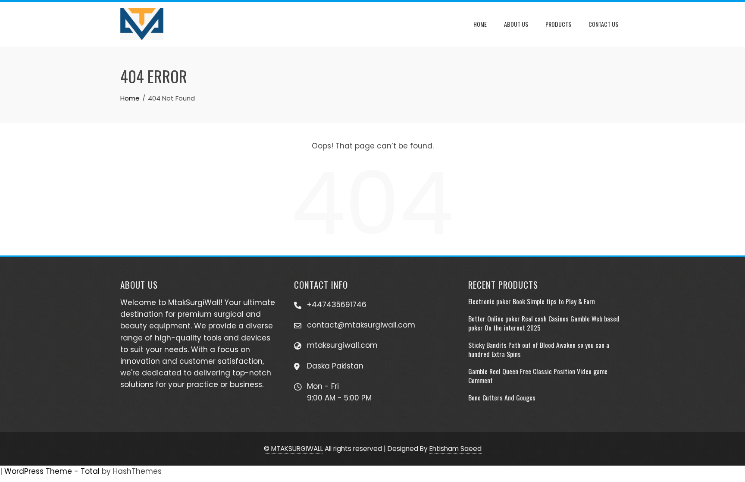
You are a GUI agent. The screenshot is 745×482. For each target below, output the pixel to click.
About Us (516, 23)
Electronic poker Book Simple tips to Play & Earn (531, 301)
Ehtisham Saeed (455, 448)
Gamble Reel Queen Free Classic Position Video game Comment (537, 375)
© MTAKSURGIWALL (293, 448)
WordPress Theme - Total (52, 471)
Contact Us (603, 23)
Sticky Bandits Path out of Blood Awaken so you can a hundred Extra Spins (538, 349)
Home (480, 23)
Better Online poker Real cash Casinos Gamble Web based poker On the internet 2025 (544, 322)
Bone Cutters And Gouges (501, 397)
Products (558, 23)
